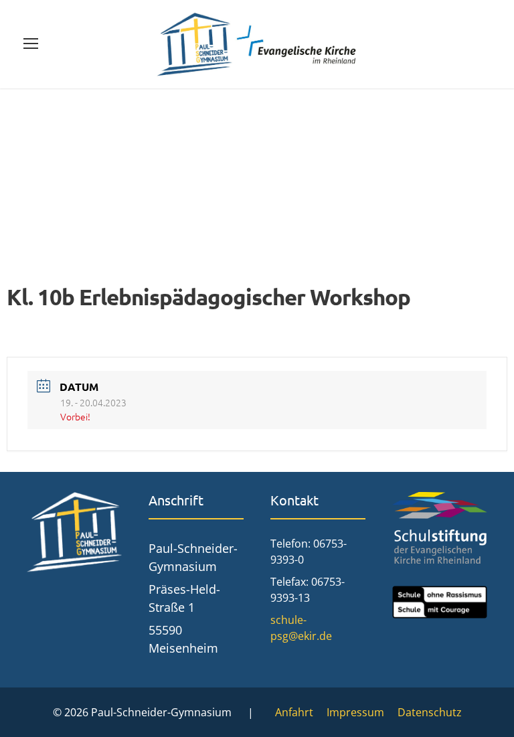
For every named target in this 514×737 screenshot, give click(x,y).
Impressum (355, 712)
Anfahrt (294, 712)
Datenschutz (430, 712)
